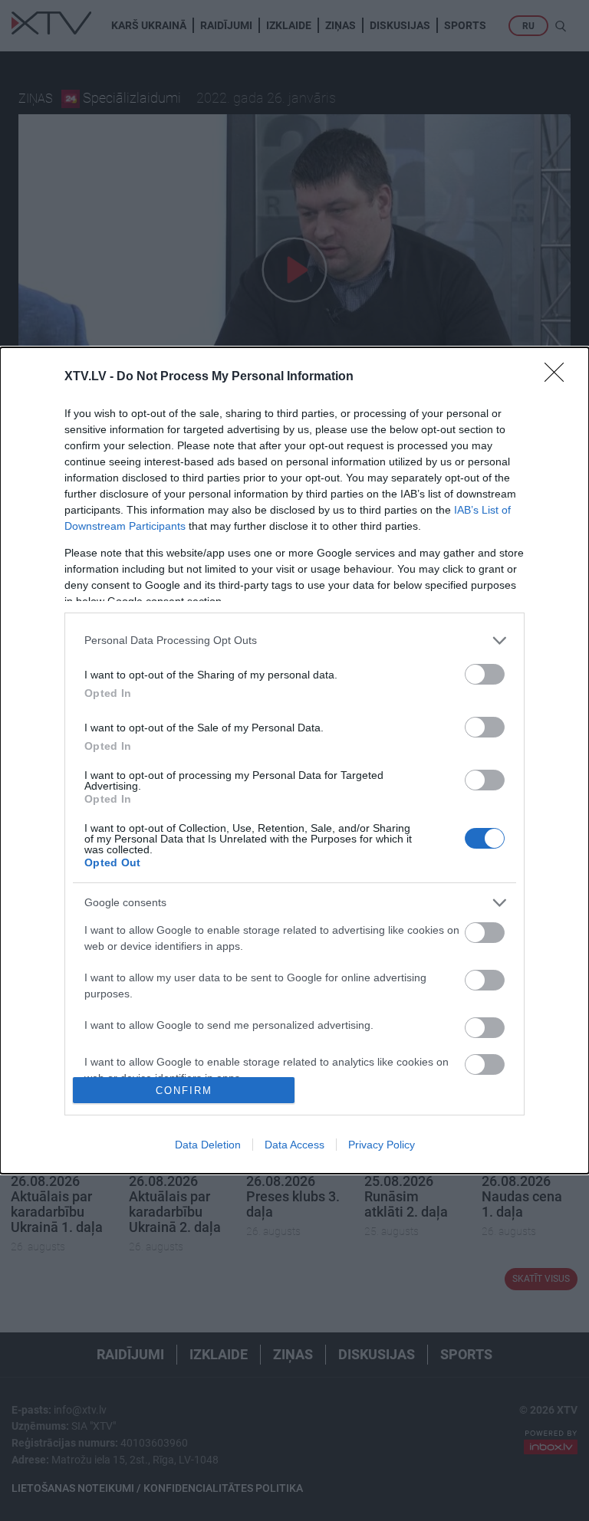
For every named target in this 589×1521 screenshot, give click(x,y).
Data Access (294, 1144)
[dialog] (294, 760)
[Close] (559, 377)
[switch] (485, 674)
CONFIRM (184, 1090)
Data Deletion (208, 1144)
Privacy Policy (381, 1144)
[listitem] (294, 640)
